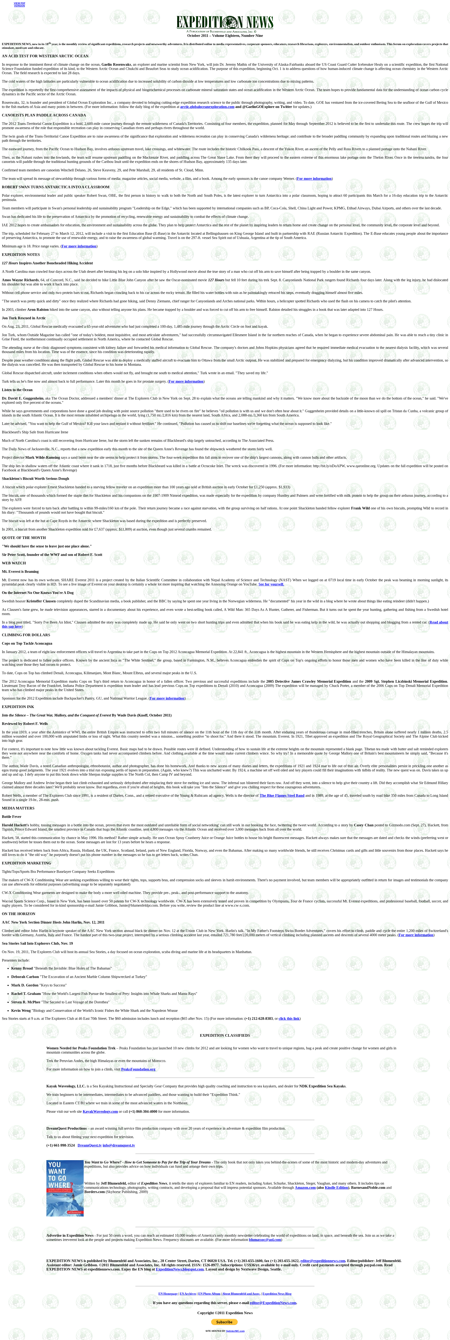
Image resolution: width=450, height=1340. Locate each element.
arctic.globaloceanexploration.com (207, 107)
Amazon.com (305, 1188)
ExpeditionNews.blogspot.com (180, 1269)
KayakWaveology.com (100, 1111)
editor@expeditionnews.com (322, 1261)
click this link (289, 1018)
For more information (314, 179)
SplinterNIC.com (235, 1331)
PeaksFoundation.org (138, 1069)
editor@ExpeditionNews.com (273, 1303)
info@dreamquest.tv (119, 1145)
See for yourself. (271, 584)
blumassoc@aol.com (265, 1240)
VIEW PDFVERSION (19, 4)
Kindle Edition (336, 1188)
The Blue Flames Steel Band (282, 795)
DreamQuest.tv (90, 1145)
